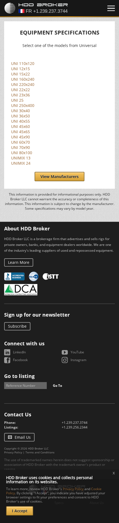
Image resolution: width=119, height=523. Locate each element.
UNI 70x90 (20, 147)
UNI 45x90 (20, 137)
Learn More (18, 262)
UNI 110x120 (22, 63)
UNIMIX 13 (20, 158)
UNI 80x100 (21, 152)
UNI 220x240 (22, 84)
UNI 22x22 (20, 89)
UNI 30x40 (20, 110)
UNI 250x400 (22, 105)
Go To (57, 385)
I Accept (19, 510)
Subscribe (17, 326)
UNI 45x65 (20, 131)
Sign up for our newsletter (37, 314)
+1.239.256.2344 (74, 427)
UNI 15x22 (20, 74)
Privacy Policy (13, 452)
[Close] (111, 8)
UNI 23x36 (20, 95)
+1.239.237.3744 (74, 422)
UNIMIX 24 (20, 163)
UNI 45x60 (20, 126)
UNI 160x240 (22, 79)
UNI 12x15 (20, 68)
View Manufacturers (59, 176)
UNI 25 (17, 100)
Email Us (23, 437)
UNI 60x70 (20, 142)
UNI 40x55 (20, 121)
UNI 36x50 (20, 116)
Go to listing (19, 376)
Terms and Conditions (40, 452)
